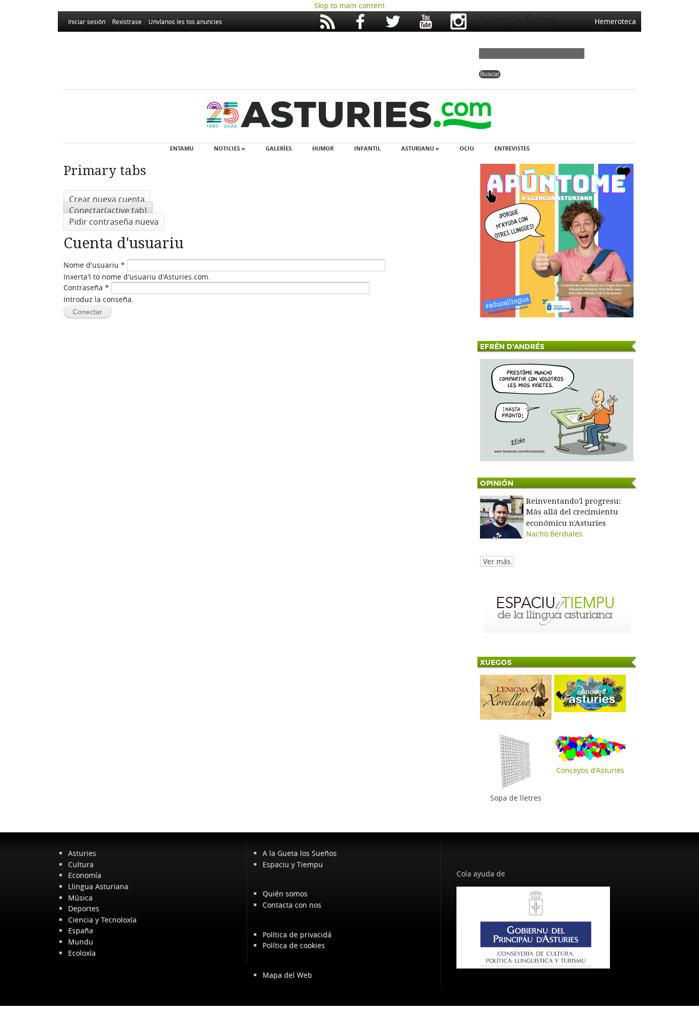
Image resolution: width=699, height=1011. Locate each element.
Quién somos (285, 893)
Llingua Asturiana (98, 886)
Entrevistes (512, 148)
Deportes (83, 908)
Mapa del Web (287, 975)
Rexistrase (127, 21)
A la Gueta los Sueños (300, 853)
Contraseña (86, 287)
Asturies (82, 853)
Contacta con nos (292, 905)
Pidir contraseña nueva (114, 221)
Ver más (497, 561)
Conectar (108, 210)
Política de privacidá (297, 934)
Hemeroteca (615, 21)
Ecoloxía (82, 953)
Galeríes (279, 148)
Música (80, 897)
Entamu (181, 148)
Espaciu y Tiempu (293, 864)
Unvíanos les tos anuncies (185, 21)
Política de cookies (294, 945)
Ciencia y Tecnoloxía (102, 919)
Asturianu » (420, 148)
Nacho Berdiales (554, 534)
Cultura (81, 864)
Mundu (80, 942)
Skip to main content (349, 5)
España (80, 930)
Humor (323, 148)
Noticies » (229, 148)
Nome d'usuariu (94, 265)
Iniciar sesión (86, 21)
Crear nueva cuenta (107, 199)
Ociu (467, 148)
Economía (84, 875)
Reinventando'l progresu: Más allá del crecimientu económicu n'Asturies (573, 512)
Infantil (367, 148)
